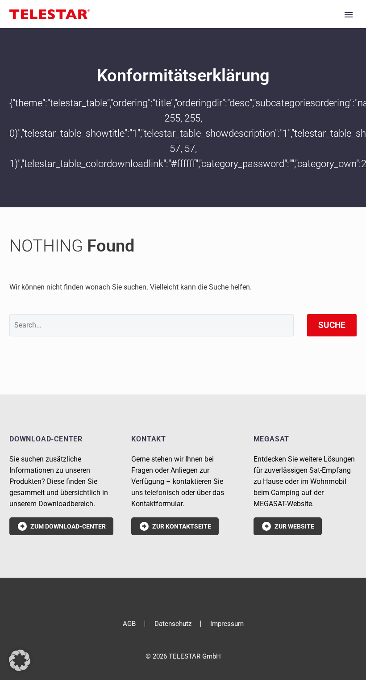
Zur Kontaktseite (175, 526)
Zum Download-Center (61, 526)
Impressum (227, 624)
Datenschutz (172, 624)
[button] (19, 660)
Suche (331, 325)
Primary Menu (349, 14)
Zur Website (287, 526)
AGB (129, 624)
